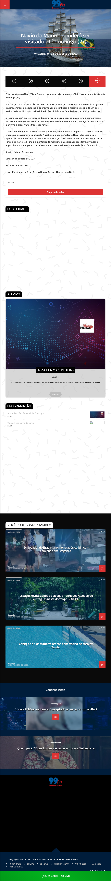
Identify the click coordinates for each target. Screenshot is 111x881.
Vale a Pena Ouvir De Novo (20, 423)
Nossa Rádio (15, 863)
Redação (11, 566)
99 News (44, 863)
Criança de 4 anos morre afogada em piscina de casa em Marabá (56, 645)
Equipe (30, 863)
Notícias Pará (55, 23)
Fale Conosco (16, 866)
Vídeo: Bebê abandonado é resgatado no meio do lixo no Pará (56, 709)
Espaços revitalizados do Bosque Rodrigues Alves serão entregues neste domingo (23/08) (56, 597)
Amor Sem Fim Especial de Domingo (25, 413)
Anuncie (96, 863)
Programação (61, 863)
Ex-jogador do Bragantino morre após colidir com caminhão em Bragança (56, 549)
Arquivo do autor (55, 192)
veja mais (56, 394)
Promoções (80, 863)
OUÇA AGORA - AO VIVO (57, 876)
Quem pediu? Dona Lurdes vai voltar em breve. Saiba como (56, 748)
